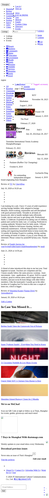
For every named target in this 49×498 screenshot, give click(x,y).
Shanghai (5, 5)
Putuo (8, 107)
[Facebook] (47, 490)
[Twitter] (47, 488)
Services (11, 69)
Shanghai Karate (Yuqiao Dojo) (22, 291)
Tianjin (9, 18)
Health (11, 60)
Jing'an (9, 100)
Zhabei (9, 118)
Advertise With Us (32, 470)
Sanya (8, 23)
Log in (18, 6)
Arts (17, 17)
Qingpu (9, 109)
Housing (11, 64)
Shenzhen (10, 13)
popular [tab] (27, 87)
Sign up (18, 9)
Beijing (9, 11)
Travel (10, 76)
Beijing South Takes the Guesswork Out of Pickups (21, 326)
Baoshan (9, 89)
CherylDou (20, 184)
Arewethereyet (7, 293)
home (40, 35)
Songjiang (10, 111)
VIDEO (41, 31)
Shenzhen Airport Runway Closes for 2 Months (20, 399)
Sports (10, 73)
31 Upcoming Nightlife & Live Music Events (19, 363)
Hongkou (10, 93)
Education (13, 55)
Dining (10, 53)
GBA (8, 25)
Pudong (9, 104)
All (41, 42)
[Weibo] (47, 492)
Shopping (11, 71)
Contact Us (19, 470)
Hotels (10, 62)
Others (8, 120)
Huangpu (9, 95)
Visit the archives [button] (8, 460)
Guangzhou (10, 16)
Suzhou (9, 20)
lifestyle (18, 20)
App (14, 472)
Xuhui (8, 113)
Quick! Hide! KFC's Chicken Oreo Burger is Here (21, 381)
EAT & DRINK (21, 15)
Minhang (9, 102)
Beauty (11, 46)
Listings (41, 37)
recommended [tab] (29, 89)
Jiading (9, 98)
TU (11, 184)
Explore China (21, 24)
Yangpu (9, 116)
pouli (43, 246)
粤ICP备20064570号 (22, 479)
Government (13, 58)
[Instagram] (47, 494)
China (8, 27)
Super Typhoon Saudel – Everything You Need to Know (23, 344)
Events (18, 29)
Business (11, 49)
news (17, 13)
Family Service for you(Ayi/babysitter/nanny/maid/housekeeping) (19, 245)
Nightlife (11, 67)
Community (13, 51)
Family (18, 22)
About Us (10, 470)
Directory (19, 26)
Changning (10, 91)
